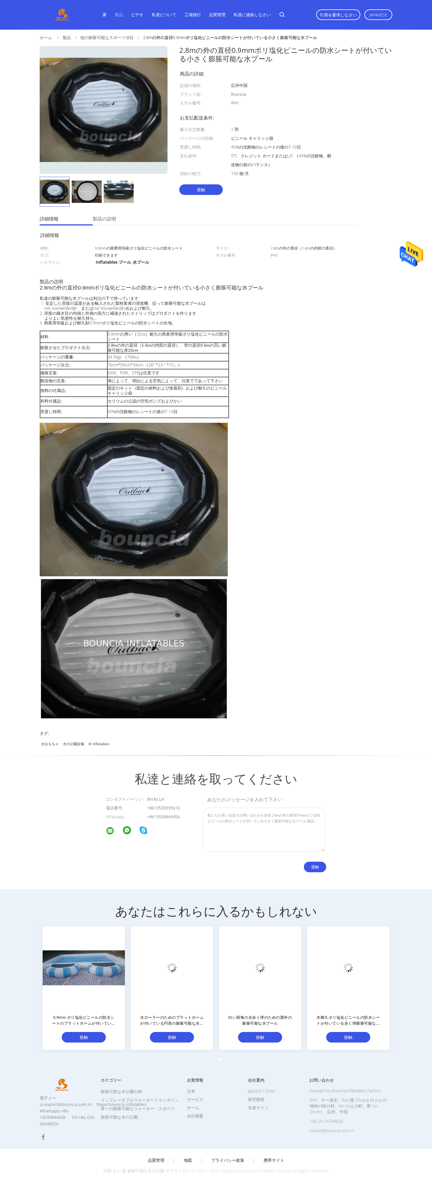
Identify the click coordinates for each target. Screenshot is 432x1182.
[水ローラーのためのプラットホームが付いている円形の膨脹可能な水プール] (172, 967)
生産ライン (258, 1107)
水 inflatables (99, 743)
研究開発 (256, 1099)
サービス (195, 1099)
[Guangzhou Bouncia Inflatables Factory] (114, 831)
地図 (188, 1160)
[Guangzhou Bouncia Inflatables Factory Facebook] (43, 1137)
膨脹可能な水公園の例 (121, 1091)
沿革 (191, 1091)
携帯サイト (274, 1160)
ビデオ (137, 14)
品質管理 (217, 14)
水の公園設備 (73, 743)
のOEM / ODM (261, 1091)
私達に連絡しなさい (252, 14)
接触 (201, 189)
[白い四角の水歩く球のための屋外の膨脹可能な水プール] (260, 967)
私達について (164, 14)
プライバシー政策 (227, 1160)
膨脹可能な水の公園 (119, 1117)
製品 (119, 14)
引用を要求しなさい (338, 15)
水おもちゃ (50, 743)
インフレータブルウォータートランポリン (140, 1100)
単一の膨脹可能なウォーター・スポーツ (138, 1108)
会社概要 (195, 1116)
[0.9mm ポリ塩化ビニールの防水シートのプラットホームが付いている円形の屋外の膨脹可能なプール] (84, 967)
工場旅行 (193, 14)
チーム (193, 1107)
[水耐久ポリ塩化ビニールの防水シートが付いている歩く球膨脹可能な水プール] (348, 967)
